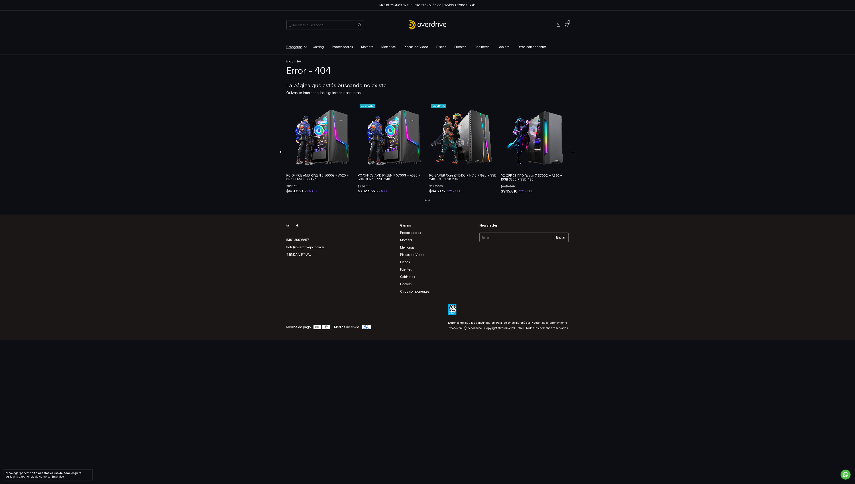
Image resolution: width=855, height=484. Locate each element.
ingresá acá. (523, 322)
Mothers (367, 47)
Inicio (289, 61)
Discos (441, 47)
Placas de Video (416, 47)
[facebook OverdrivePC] (297, 225)
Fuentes (460, 47)
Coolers (503, 47)
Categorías (294, 47)
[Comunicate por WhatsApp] (846, 475)
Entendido (57, 476)
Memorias (388, 47)
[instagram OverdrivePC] (287, 225)
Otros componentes (532, 47)
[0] (566, 25)
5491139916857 (297, 240)
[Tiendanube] (465, 329)
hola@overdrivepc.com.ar (305, 247)
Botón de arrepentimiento (550, 322)
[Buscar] (359, 25)
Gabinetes (481, 47)
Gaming (318, 47)
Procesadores (342, 47)
